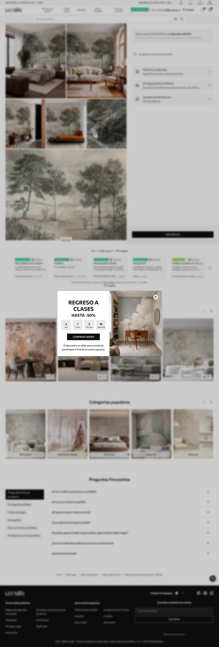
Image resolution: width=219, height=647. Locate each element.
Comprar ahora (83, 336)
